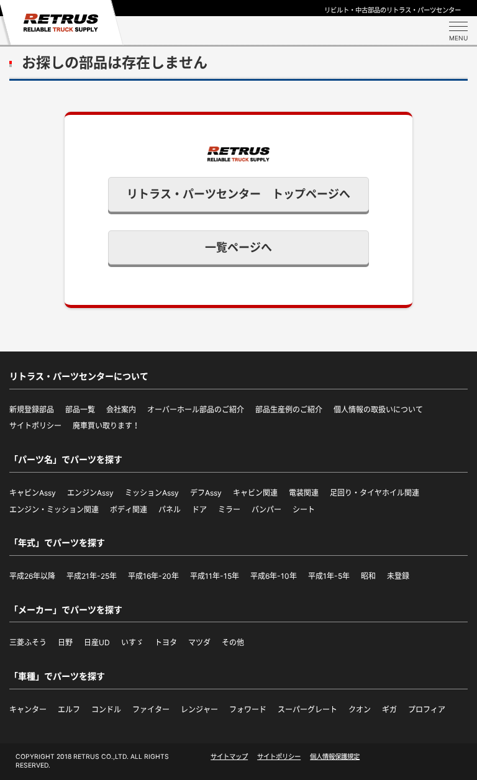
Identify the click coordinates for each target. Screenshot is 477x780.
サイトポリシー (279, 757)
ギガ (389, 709)
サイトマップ (229, 757)
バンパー (266, 509)
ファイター (151, 709)
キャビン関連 (255, 492)
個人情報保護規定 (335, 757)
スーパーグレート (307, 709)
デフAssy (206, 492)
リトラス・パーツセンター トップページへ (238, 194)
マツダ (199, 642)
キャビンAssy (32, 492)
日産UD (97, 642)
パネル (169, 509)
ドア (199, 509)
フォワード (247, 709)
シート (304, 509)
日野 (65, 642)
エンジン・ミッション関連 (54, 509)
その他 (233, 642)
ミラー (229, 509)
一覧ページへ (238, 247)
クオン (359, 709)
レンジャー (199, 709)
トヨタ (166, 642)
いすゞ (132, 642)
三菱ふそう (28, 642)
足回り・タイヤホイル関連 (374, 492)
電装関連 (304, 492)
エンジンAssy (90, 492)
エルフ (69, 709)
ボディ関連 (128, 509)
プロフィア (426, 709)
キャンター (28, 709)
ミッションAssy (152, 492)
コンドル (106, 709)
